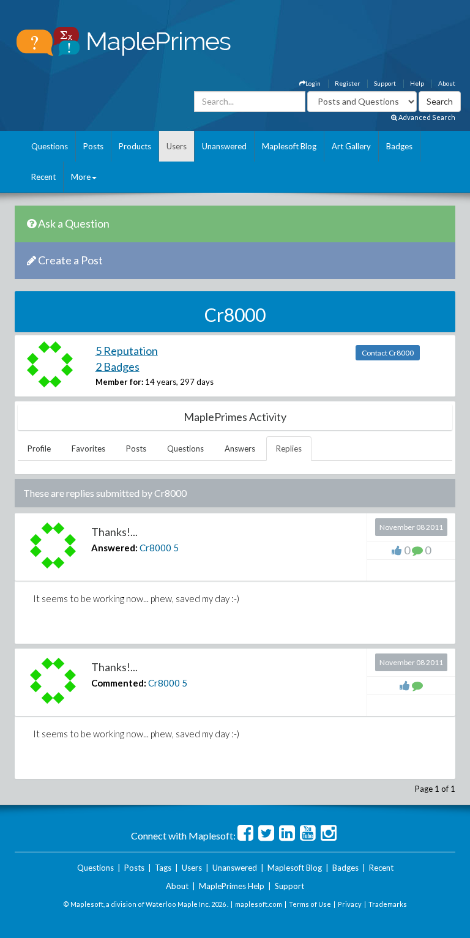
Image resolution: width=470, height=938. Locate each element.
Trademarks (387, 904)
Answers (240, 448)
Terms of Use (310, 904)
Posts (93, 146)
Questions (49, 146)
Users (176, 146)
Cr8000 (155, 547)
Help (417, 83)
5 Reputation (126, 350)
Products (135, 146)
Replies (289, 448)
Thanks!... (114, 531)
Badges (399, 146)
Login (313, 83)
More (81, 177)
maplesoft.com (258, 904)
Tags (163, 868)
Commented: (118, 682)
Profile (39, 448)
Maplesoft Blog (289, 146)
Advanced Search (426, 117)
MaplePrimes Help (231, 886)
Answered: (114, 547)
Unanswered (224, 146)
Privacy (350, 904)
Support (385, 83)
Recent (43, 177)
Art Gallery (351, 146)
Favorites (88, 448)
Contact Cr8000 (388, 352)
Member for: (119, 382)
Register (347, 83)
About (446, 83)
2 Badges (117, 366)
